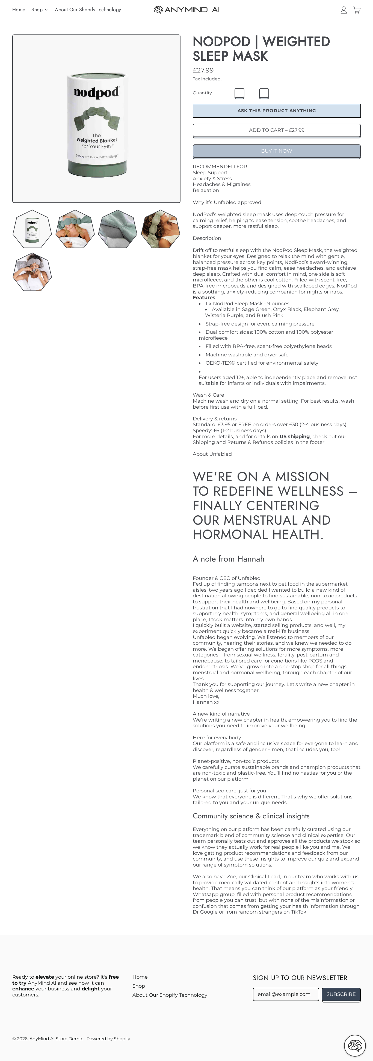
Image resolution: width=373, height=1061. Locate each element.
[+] (264, 93)
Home (18, 9)
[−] (239, 93)
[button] (32, 229)
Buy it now (276, 151)
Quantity (202, 92)
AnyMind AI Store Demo (55, 1038)
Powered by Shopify (108, 1038)
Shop (138, 986)
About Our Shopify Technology (88, 9)
